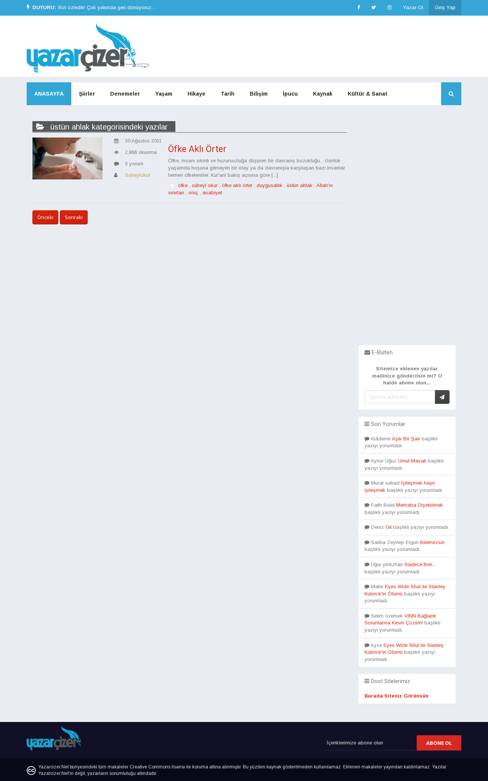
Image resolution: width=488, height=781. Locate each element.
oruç (193, 192)
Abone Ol (439, 742)
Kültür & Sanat (367, 94)
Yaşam (163, 94)
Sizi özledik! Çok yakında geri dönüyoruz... (106, 7)
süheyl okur (205, 185)
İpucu (290, 94)
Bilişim (259, 94)
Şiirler (87, 94)
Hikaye (196, 94)
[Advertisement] (407, 231)
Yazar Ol (413, 7)
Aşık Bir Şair (406, 439)
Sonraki (74, 217)
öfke (183, 185)
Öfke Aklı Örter (197, 149)
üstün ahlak (300, 185)
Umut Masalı (412, 461)
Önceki (45, 217)
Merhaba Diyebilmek (419, 505)
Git (388, 527)
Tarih (227, 94)
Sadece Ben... (420, 564)
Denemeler (125, 94)
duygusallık (270, 185)
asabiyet (212, 192)
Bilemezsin (432, 542)
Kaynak (322, 94)
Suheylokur (137, 175)
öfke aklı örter (237, 185)
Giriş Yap (445, 7)
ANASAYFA (49, 94)
